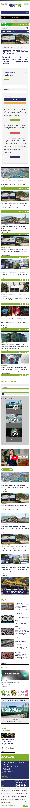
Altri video (3, 443)
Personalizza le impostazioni (8, 805)
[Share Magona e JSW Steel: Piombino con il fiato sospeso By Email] (20, 280)
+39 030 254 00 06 (6, 768)
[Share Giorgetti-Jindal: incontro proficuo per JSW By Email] (20, 375)
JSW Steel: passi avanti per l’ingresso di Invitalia (14, 249)
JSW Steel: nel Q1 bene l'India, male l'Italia (12, 344)
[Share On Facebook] (28, 189)
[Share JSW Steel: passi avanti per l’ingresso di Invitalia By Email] (20, 257)
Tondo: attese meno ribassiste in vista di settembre (20, 643)
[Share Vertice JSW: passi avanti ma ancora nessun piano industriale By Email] (20, 304)
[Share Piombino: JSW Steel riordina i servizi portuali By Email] (20, 189)
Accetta (26, 805)
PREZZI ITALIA (3, 784)
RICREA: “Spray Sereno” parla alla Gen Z (7, 743)
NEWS (2, 782)
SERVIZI (2, 786)
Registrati (15, 157)
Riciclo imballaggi (6, 729)
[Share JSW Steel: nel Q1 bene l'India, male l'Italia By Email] (20, 352)
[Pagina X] (25, 785)
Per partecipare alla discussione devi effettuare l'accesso (14, 384)
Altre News (4, 377)
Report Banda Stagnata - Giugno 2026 (10, 682)
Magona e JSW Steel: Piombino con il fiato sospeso (15, 272)
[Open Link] (4, 4)
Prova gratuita (15, 120)
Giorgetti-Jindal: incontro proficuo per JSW (13, 367)
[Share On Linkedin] (23, 189)
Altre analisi (4, 663)
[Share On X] (25, 189)
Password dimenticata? (16, 103)
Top (7, 45)
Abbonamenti (15, 133)
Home (3, 45)
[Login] (3, 394)
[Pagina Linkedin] (16, 785)
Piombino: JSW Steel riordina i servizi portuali (13, 180)
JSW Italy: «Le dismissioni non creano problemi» (14, 203)
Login (15, 99)
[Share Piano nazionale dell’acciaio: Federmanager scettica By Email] (20, 329)
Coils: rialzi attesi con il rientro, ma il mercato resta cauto (22, 619)
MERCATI (2, 785)
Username (6, 83)
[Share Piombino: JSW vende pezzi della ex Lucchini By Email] (20, 234)
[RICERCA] (27, 28)
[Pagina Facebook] (22, 785)
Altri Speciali (4, 686)
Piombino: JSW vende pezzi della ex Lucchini (13, 226)
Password (6, 89)
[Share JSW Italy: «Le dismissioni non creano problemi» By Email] (20, 211)
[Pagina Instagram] (19, 785)
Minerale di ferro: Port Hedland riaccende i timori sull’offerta (21, 606)
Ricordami (8, 96)
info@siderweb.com (7, 769)
